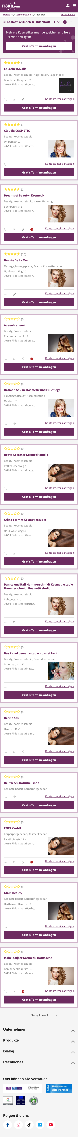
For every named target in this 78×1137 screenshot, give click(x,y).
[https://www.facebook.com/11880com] (7, 1124)
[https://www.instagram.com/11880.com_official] (18, 1124)
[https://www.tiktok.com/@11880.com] (29, 1124)
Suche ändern (68, 14)
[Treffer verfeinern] (56, 22)
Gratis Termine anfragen (39, 46)
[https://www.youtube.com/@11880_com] (50, 1124)
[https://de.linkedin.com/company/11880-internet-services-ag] (40, 1124)
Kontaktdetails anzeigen (59, 99)
